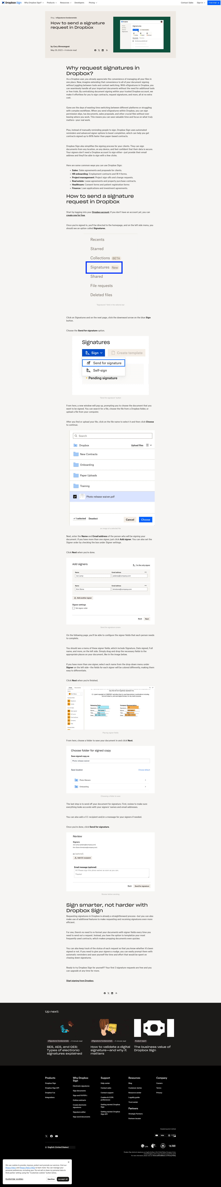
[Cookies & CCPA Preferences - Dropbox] (37, 1171)
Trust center (133, 1102)
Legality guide (134, 1097)
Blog (52, 18)
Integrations (50, 1097)
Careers (159, 1083)
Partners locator (134, 1118)
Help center (105, 1083)
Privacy (159, 1093)
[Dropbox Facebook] (51, 1136)
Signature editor (79, 1112)
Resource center (134, 1093)
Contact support (107, 1093)
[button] (34, 3)
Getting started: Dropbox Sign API (110, 1113)
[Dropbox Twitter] (46, 1136)
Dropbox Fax (50, 1093)
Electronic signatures (81, 1086)
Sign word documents (81, 1117)
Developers (79, 3)
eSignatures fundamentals (66, 18)
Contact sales (106, 1088)
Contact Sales (187, 3)
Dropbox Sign (50, 1083)
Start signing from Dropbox (79, 981)
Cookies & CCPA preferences (107, 1099)
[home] (11, 3)
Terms (158, 1088)
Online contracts (79, 1100)
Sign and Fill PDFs (80, 1095)
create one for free (75, 215)
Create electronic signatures (79, 1106)
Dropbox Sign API (52, 1088)
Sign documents (79, 1091)
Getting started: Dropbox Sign (110, 1106)
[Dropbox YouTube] (56, 1136)
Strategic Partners (135, 1114)
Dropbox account (100, 212)
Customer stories (135, 1088)
